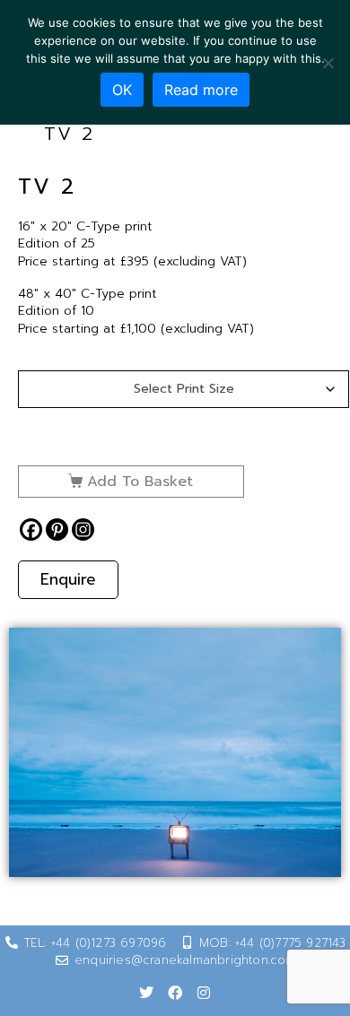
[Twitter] (146, 992)
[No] (328, 63)
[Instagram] (83, 529)
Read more (201, 90)
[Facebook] (31, 529)
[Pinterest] (57, 529)
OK (122, 90)
